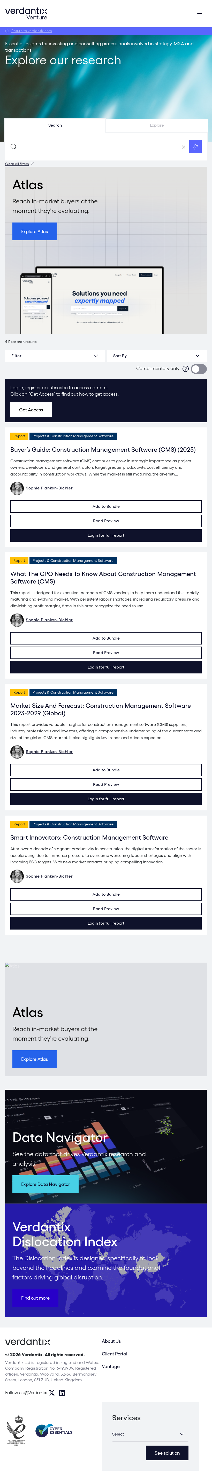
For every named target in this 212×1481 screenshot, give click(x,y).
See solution (167, 1453)
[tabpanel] (106, 146)
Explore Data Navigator (45, 1184)
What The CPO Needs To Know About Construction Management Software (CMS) (103, 577)
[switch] (199, 369)
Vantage (111, 1366)
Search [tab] (55, 125)
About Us (111, 1341)
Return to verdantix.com (31, 31)
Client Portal (114, 1353)
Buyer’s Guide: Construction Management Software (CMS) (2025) (103, 449)
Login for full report (106, 535)
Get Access (31, 409)
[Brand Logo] (26, 13)
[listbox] (157, 356)
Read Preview (106, 520)
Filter (16, 355)
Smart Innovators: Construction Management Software (89, 837)
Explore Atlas (34, 231)
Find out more (35, 1298)
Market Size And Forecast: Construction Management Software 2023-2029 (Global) (100, 709)
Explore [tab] (157, 125)
